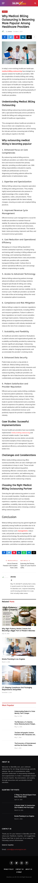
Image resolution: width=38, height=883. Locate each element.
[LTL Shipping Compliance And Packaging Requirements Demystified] (19, 675)
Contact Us (20, 869)
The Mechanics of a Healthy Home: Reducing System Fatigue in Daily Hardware (25, 724)
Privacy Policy (9, 869)
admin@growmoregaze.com (16, 849)
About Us (29, 869)
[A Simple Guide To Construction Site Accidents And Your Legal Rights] (7, 808)
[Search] (35, 3)
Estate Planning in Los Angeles (13, 659)
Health (5, 11)
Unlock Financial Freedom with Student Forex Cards (10, 566)
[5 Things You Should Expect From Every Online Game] (7, 797)
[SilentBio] (19, 3)
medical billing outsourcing (12, 71)
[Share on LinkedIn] (23, 37)
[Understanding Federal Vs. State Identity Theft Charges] (7, 714)
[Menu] (3, 3)
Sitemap (19, 872)
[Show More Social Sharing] (34, 37)
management (23, 531)
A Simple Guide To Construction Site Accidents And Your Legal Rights (24, 807)
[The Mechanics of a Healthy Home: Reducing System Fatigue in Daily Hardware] (7, 724)
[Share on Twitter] (11, 37)
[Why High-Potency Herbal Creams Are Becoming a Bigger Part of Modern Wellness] (19, 616)
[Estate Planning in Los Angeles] (19, 646)
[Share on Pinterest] (17, 37)
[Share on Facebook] (5, 37)
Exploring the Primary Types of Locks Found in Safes (28, 566)
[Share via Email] (29, 37)
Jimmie (10, 31)
